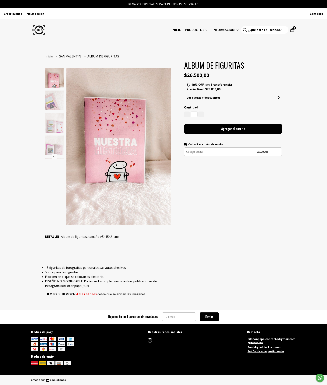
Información (224, 30)
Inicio (176, 30)
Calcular (262, 151)
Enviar (209, 316)
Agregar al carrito (233, 128)
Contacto (316, 13)
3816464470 (255, 343)
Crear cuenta (13, 13)
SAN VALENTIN (70, 56)
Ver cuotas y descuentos (203, 97)
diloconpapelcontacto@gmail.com (271, 339)
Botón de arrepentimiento (266, 351)
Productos (195, 30)
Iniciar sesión (35, 13)
